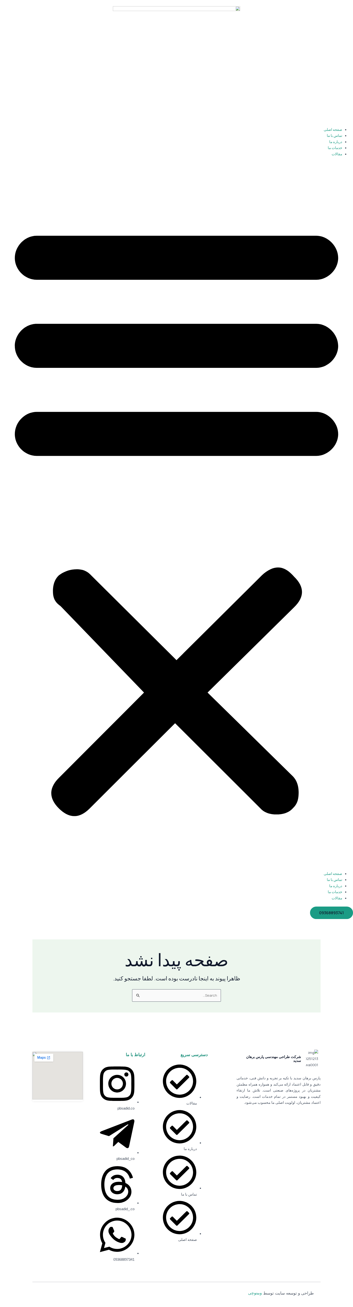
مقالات (337, 153)
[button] (176, 516)
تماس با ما (334, 135)
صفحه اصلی (333, 129)
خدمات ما (335, 147)
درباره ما (335, 141)
